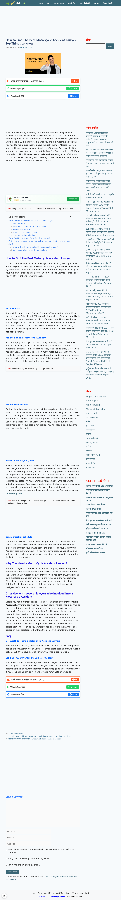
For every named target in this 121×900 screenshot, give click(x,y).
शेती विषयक (90, 458)
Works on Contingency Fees (25, 232)
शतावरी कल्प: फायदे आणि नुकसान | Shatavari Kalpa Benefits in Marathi (35, 739)
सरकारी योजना (71, 3)
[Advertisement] (60, 19)
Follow (74, 96)
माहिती (88, 446)
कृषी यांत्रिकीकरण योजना (95, 552)
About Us (47, 893)
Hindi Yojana (92, 400)
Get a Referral (19, 223)
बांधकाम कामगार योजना (94, 548)
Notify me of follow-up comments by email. (28, 858)
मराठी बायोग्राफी (92, 438)
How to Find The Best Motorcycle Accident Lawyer (31, 220)
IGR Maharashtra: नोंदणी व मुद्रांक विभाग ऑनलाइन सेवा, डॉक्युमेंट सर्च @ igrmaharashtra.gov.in (100, 231)
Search (110, 46)
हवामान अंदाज (91, 467)
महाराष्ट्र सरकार (59, 3)
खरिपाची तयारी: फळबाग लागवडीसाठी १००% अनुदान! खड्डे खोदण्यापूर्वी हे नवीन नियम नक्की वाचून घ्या (99, 152)
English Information (17, 733)
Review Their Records (22, 229)
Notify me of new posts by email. (23, 864)
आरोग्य (88, 421)
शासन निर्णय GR (85, 3)
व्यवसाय (96, 3)
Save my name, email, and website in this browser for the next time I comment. (41, 850)
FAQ (11, 244)
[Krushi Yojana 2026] (16, 3)
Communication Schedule (24, 235)
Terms (75, 893)
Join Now (74, 88)
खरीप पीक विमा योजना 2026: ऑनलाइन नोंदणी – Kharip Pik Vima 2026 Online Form (98, 320)
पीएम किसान (90, 429)
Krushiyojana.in (58, 896)
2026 (88, 500)
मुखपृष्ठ (41, 3)
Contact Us (58, 893)
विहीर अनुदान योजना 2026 (96, 544)
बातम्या (88, 433)
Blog (40, 893)
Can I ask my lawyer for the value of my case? (32, 250)
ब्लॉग (48, 3)
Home (33, 893)
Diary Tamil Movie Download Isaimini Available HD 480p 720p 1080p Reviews (42, 208)
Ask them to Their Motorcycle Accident (30, 226)
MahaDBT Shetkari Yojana (99, 497)
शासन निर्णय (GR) (93, 454)
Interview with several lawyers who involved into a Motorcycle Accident (40, 241)
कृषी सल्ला (90, 425)
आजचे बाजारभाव (92, 417)
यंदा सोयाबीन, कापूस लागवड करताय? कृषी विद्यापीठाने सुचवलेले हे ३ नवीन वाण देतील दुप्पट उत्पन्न (99, 173)
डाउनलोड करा (73, 199)
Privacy (67, 893)
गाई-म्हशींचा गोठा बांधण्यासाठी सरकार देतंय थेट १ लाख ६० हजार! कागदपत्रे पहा (100, 163)
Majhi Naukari (93, 404)
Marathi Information (96, 408)
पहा (76, 81)
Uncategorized (93, 413)
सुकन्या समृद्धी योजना (93, 508)
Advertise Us (108, 3)
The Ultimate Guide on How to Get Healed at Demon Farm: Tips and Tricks (40, 736)
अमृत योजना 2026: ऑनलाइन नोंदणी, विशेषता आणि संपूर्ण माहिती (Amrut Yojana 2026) (100, 242)
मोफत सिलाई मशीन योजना (95, 504)
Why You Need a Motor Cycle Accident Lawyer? (29, 238)
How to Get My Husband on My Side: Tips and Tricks (33, 368)
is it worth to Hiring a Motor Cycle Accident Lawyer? (35, 247)
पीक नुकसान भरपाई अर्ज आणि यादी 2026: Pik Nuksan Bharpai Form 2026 (99, 344)
